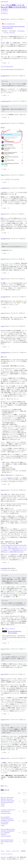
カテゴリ (8, 851)
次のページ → (4, 785)
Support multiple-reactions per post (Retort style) (12, 69)
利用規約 (23, 851)
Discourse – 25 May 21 (9, 628)
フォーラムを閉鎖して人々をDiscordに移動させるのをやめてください (14, 7)
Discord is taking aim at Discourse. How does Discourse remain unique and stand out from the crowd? (7, 801)
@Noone (9, 478)
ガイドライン (15, 851)
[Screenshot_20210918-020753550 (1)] (12, 148)
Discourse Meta (4, 1)
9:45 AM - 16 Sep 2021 (9, 32)
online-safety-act (4, 13)
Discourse (3, 857)
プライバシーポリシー (7, 853)
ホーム (2, 851)
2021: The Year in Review (7, 66)
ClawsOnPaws (21, 31)
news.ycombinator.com (9, 23)
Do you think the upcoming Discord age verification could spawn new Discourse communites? (7, 820)
